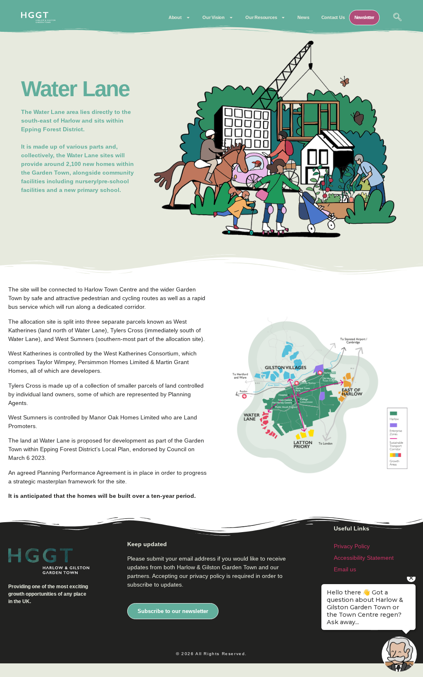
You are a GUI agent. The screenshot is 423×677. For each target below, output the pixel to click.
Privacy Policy (352, 546)
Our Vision (213, 17)
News (303, 17)
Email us (345, 569)
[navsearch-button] (397, 17)
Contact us (333, 17)
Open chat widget (10, 669)
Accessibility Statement (364, 557)
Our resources (261, 17)
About (175, 17)
